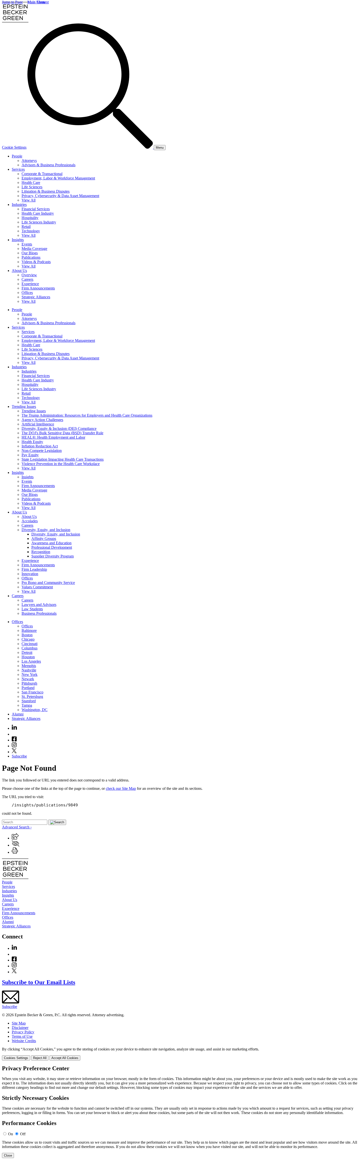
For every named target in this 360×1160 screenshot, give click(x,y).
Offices (27, 292)
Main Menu (36, 2)
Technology (31, 231)
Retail (26, 226)
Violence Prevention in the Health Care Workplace (61, 464)
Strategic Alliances (36, 297)
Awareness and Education (51, 543)
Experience (30, 284)
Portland (28, 688)
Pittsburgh (29, 683)
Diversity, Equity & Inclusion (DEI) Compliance (59, 428)
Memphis (29, 666)
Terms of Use (22, 1036)
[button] (15, 838)
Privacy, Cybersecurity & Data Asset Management (60, 196)
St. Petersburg (32, 696)
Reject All (40, 1058)
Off (22, 1134)
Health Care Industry (38, 213)
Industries (19, 204)
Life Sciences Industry (39, 222)
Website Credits (24, 1041)
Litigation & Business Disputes (46, 191)
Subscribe (19, 756)
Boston (27, 635)
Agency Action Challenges (42, 420)
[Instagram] (14, 746)
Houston (28, 657)
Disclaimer (20, 1028)
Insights (18, 240)
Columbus (29, 648)
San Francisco (32, 692)
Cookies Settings (16, 1058)
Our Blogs (30, 253)
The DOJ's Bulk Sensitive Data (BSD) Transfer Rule (62, 433)
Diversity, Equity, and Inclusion (46, 530)
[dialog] (180, 1053)
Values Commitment (37, 587)
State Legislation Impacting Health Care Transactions (63, 459)
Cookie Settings (14, 147)
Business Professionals (39, 613)
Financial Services (36, 209)
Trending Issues (24, 406)
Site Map (19, 1023)
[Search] (90, 147)
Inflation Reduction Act (40, 446)
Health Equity (32, 442)
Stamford (29, 701)
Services (18, 169)
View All (29, 200)
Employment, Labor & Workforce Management (58, 178)
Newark (28, 679)
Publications (31, 257)
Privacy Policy (23, 1032)
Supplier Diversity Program (52, 556)
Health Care (31, 182)
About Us (19, 270)
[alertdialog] (180, 1111)
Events (27, 244)
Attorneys (29, 160)
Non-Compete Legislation (42, 450)
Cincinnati (29, 644)
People (17, 156)
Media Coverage (34, 248)
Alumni (18, 714)
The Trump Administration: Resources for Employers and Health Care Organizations (87, 415)
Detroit (27, 652)
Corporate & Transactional (42, 174)
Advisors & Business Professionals (48, 165)
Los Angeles (31, 661)
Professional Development (51, 547)
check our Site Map (121, 788)
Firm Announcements (38, 288)
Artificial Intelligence (38, 424)
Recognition (40, 552)
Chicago (28, 639)
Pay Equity (30, 455)
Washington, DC (35, 710)
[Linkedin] (14, 728)
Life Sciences (32, 187)
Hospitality (30, 218)
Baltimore (29, 630)
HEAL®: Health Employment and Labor (53, 437)
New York (29, 674)
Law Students (32, 609)
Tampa (27, 705)
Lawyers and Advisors (39, 604)
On (10, 1134)
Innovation (30, 574)
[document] (180, 1111)
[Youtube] (14, 734)
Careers (27, 279)
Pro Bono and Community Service (48, 582)
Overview (29, 275)
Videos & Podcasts (36, 262)
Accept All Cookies (64, 1058)
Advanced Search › (17, 827)
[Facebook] (14, 740)
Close (8, 1155)
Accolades (30, 521)
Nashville (29, 670)
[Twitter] (14, 752)
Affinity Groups (43, 538)
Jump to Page (12, 2)
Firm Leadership (34, 569)
